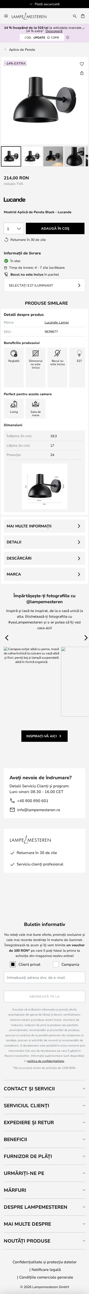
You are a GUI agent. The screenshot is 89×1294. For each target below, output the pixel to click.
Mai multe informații (29, 526)
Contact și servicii (29, 1088)
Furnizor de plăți (28, 1156)
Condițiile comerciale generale (46, 1276)
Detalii (14, 542)
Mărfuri (15, 1190)
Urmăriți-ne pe (24, 1173)
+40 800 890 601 (32, 800)
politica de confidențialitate (45, 1061)
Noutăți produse (27, 1241)
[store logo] (31, 16)
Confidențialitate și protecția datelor (45, 1261)
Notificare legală (46, 1269)
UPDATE (42, 37)
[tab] (44, 1088)
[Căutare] (75, 16)
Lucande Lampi (57, 322)
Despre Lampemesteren (35, 1207)
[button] (11, 156)
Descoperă (54, 31)
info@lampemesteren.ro (38, 809)
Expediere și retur (29, 1122)
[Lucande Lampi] (29, 199)
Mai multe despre (27, 1224)
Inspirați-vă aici (41, 736)
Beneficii (15, 1139)
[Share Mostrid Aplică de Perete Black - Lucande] (81, 72)
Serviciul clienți (26, 1105)
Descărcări (19, 558)
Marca (14, 574)
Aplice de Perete (22, 49)
